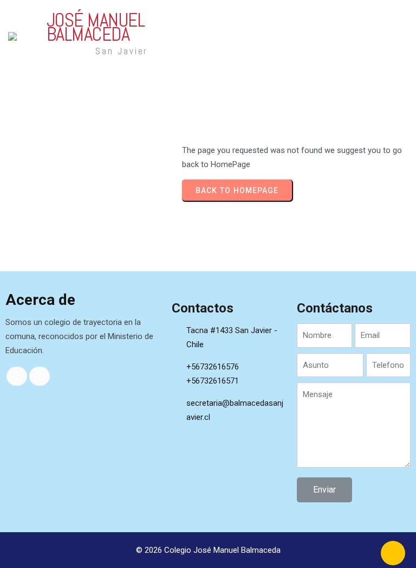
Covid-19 (346, 50)
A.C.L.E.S (291, 22)
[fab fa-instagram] (39, 376)
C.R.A (364, 22)
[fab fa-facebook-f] (16, 376)
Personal (331, 22)
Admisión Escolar (290, 50)
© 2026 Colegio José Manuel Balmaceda (208, 550)
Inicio (259, 22)
